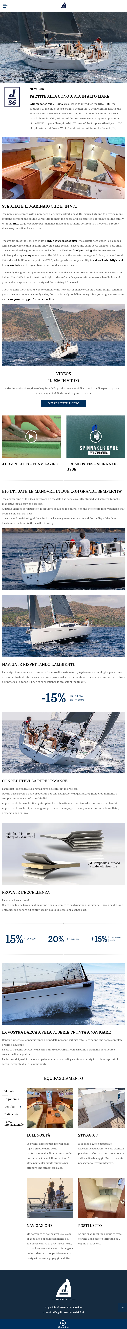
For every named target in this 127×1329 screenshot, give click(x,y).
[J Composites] (63, 6)
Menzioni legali (52, 1312)
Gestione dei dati (74, 1312)
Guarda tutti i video (63, 403)
